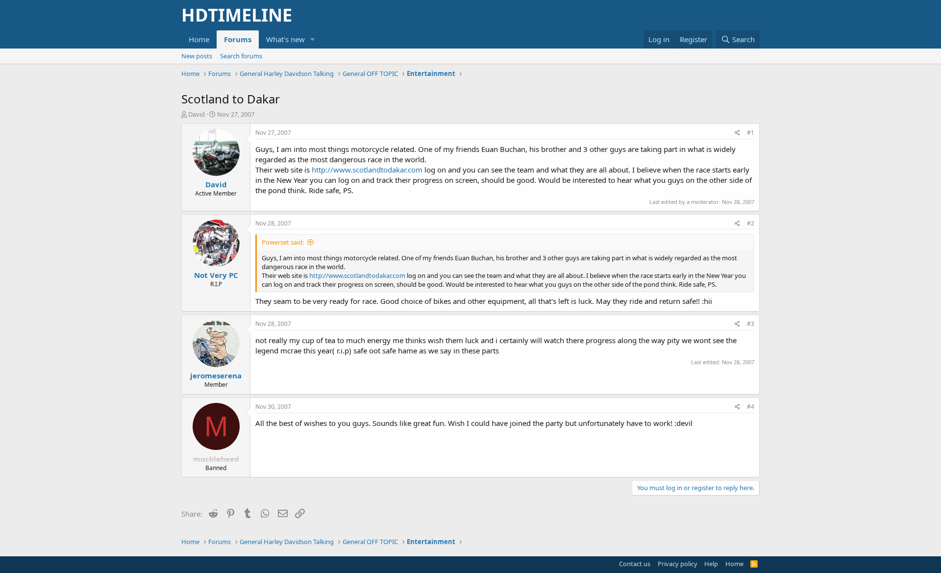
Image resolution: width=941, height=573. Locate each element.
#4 (750, 406)
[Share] (737, 133)
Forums (237, 39)
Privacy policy (677, 563)
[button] (313, 39)
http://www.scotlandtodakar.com (367, 169)
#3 (750, 324)
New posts (196, 55)
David (196, 114)
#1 (750, 132)
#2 (750, 223)
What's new (285, 39)
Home (199, 39)
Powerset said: (283, 242)
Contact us (634, 563)
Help (711, 563)
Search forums (241, 55)
